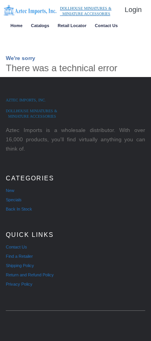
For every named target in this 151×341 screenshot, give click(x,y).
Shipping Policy (20, 265)
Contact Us (106, 25)
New (10, 190)
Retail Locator (72, 25)
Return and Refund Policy (30, 274)
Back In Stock (19, 209)
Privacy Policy (19, 284)
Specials (14, 199)
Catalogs (40, 25)
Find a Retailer (19, 256)
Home (16, 25)
